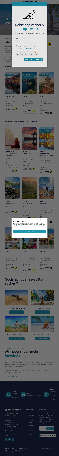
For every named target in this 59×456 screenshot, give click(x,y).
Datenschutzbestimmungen (38, 220)
